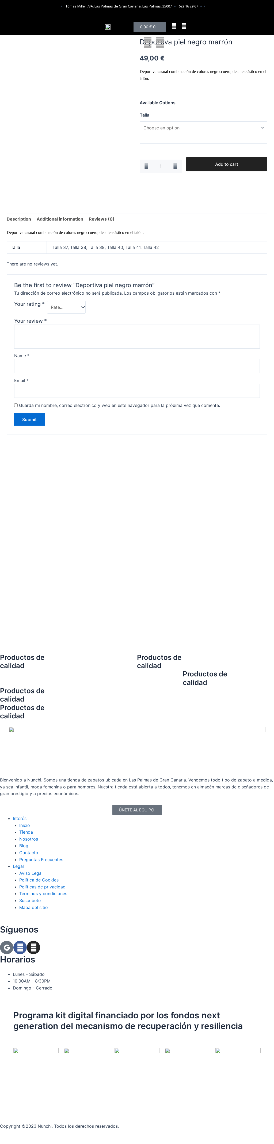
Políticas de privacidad (42, 886)
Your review (30, 321)
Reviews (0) (102, 219)
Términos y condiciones (43, 893)
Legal (18, 866)
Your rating (29, 304)
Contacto (28, 852)
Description (19, 219)
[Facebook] (20, 947)
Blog (23, 845)
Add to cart (226, 164)
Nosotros (28, 839)
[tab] (19, 219)
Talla (144, 115)
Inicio (24, 825)
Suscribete (30, 900)
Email (21, 380)
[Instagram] (33, 947)
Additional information (60, 219)
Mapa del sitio (33, 907)
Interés (19, 818)
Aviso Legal (31, 873)
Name (21, 355)
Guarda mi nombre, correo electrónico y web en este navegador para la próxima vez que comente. (119, 405)
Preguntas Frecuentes (41, 859)
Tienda (26, 832)
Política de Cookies (39, 880)
